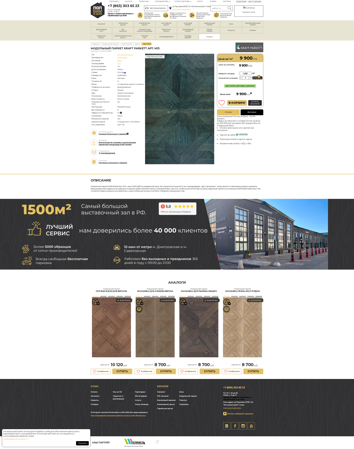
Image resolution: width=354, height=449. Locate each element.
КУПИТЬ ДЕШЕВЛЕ (255, 102)
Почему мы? (144, 1)
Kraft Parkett (127, 44)
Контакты (227, 1)
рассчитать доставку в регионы (240, 86)
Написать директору (181, 9)
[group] (179, 109)
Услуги (200, 1)
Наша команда (141, 404)
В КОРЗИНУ (237, 102)
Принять (82, 443)
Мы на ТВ (128, 1)
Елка (181, 392)
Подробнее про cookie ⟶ (15, 439)
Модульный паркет (110, 44)
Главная (95, 44)
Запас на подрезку (257, 77)
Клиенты (95, 400)
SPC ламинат (163, 396)
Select (137, 44)
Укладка (213, 1)
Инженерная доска (166, 404)
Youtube (251, 425)
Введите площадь (226, 73)
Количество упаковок (228, 78)
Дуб (119, 63)
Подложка (183, 404)
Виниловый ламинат (166, 400)
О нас (95, 386)
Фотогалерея (141, 396)
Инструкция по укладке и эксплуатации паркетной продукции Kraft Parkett (117, 143)
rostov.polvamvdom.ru (98, 10)
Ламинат (161, 392)
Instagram (243, 425)
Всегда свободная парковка (240, 414)
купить (122, 371)
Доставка (252, 112)
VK (226, 425)
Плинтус (183, 400)
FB (235, 425)
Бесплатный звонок (158, 8)
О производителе (107, 153)
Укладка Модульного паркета (112, 134)
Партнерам (140, 392)
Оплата (228, 112)
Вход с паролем (254, 1)
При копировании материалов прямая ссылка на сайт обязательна (118, 416)
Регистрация (241, 1)
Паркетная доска (165, 408)
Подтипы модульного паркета (113, 163)
